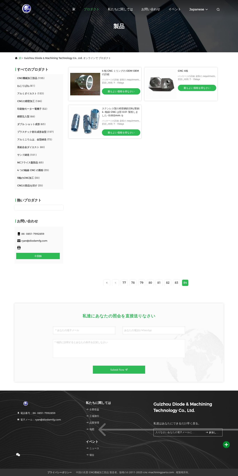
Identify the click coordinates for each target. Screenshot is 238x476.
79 (141, 282)
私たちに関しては (120, 9)
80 (150, 282)
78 (133, 282)
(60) (31, 147)
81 (159, 282)
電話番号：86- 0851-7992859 (37, 413)
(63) (31, 124)
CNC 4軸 (183, 70)
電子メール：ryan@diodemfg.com (40, 419)
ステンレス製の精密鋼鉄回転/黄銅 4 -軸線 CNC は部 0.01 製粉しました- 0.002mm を (120, 112)
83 (176, 282)
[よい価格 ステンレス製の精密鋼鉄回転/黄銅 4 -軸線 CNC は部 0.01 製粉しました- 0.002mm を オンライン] (85, 122)
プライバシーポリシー (59, 472)
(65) (30, 162)
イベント (174, 9)
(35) (33, 170)
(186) (29, 101)
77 (124, 282)
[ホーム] (28, 8)
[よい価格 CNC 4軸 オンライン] (161, 84)
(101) (26, 154)
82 (168, 282)
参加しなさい (214, 432)
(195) (30, 78)
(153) (30, 93)
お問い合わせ (150, 9)
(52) (32, 108)
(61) (26, 85)
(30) (28, 177)
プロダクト (91, 9)
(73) (34, 139)
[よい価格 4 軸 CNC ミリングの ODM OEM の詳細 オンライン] (85, 84)
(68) (26, 116)
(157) (35, 131)
